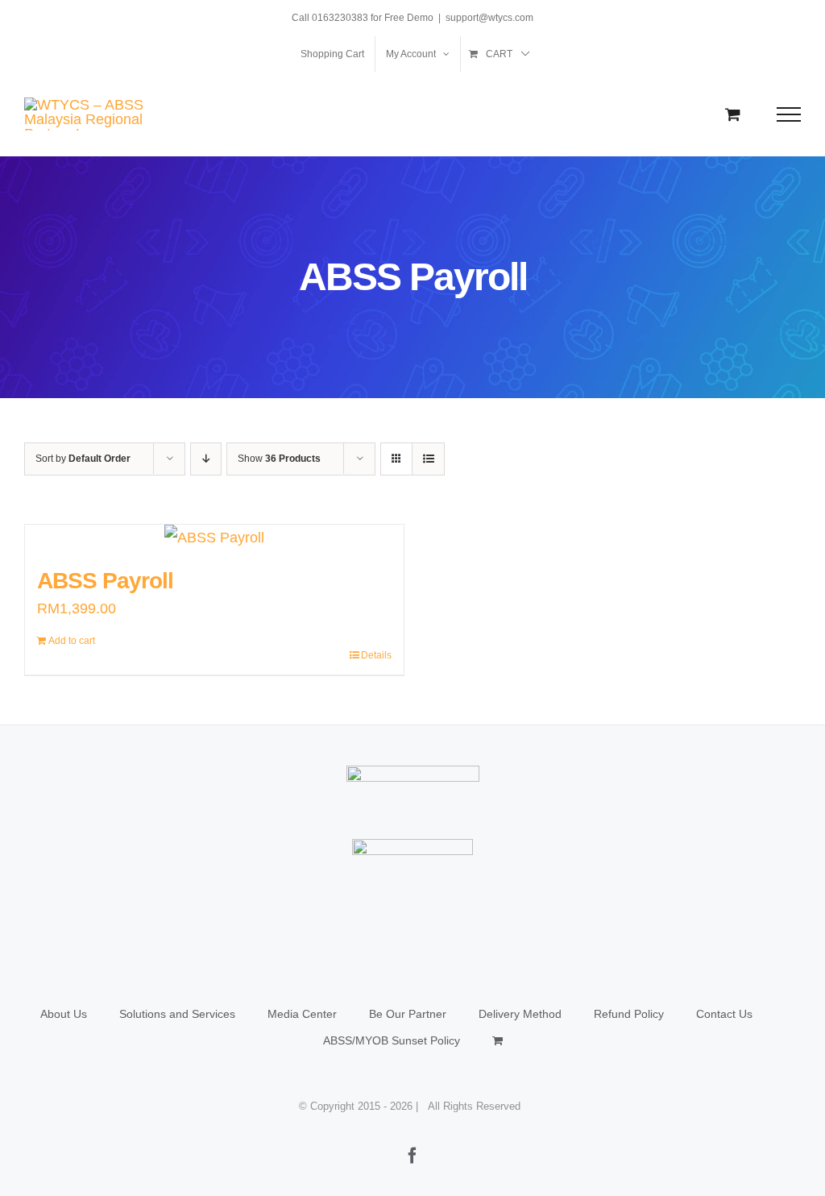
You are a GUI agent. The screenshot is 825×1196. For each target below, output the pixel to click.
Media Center (302, 1013)
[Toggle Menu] (789, 114)
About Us (63, 1013)
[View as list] (428, 459)
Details (376, 655)
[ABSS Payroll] (214, 537)
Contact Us (724, 1013)
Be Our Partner (407, 1013)
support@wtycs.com (489, 17)
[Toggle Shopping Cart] (732, 114)
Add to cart (71, 640)
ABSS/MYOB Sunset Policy (391, 1040)
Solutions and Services (177, 1013)
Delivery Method (520, 1013)
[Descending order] (206, 458)
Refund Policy (629, 1013)
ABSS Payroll (105, 580)
